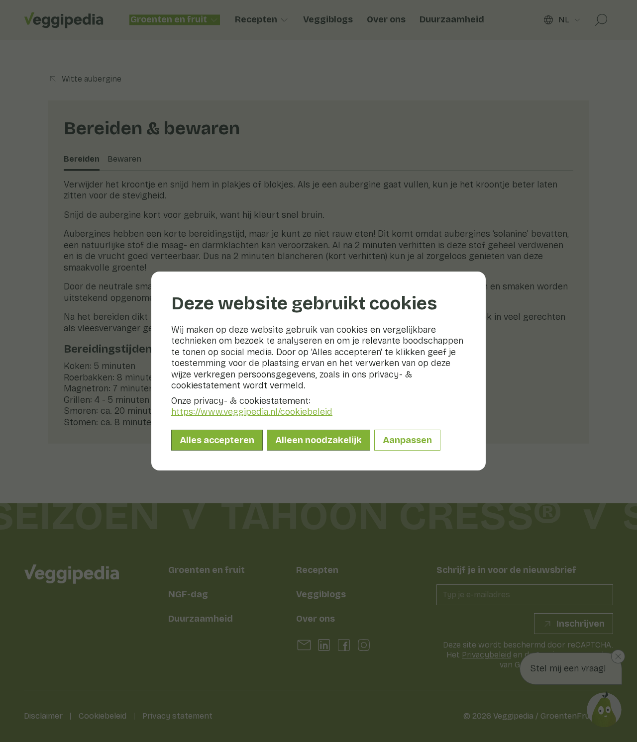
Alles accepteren (217, 440)
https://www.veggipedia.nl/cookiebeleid (251, 411)
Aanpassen (407, 440)
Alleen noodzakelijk (318, 440)
